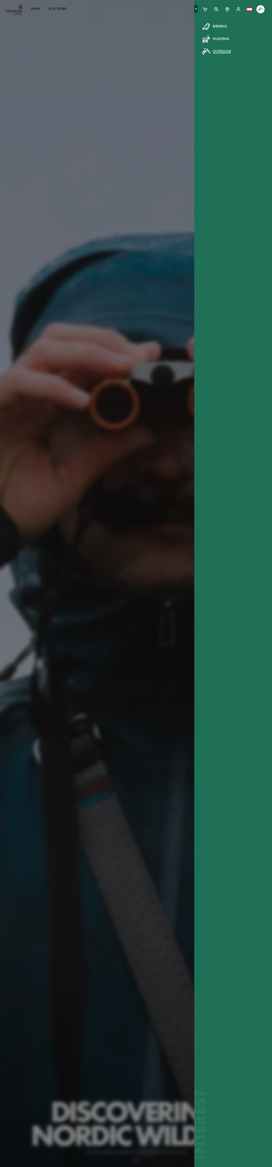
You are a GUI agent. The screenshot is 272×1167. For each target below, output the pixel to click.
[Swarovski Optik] (14, 9)
